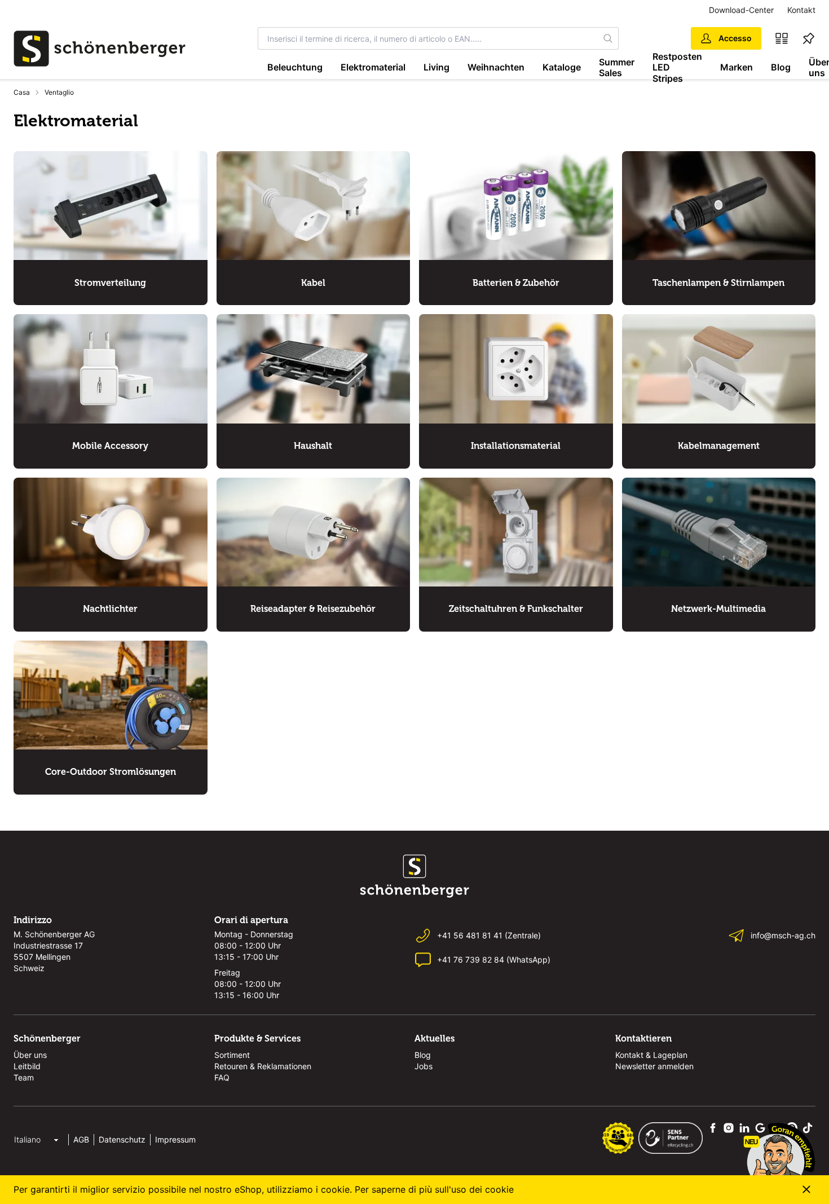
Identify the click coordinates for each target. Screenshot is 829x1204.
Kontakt (801, 10)
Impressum (175, 1139)
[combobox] (428, 38)
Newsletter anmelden (654, 1066)
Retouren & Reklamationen (262, 1066)
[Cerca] (608, 38)
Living (436, 67)
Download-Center (741, 10)
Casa (22, 92)
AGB (81, 1139)
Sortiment (232, 1055)
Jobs (423, 1066)
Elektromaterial (373, 67)
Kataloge (562, 67)
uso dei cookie (482, 1189)
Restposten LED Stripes (677, 67)
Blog (781, 67)
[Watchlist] (808, 38)
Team (24, 1077)
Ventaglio (59, 92)
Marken (736, 67)
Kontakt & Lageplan (651, 1055)
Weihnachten (496, 67)
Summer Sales (616, 67)
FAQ (222, 1077)
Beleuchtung (295, 67)
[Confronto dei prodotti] (781, 38)
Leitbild (27, 1066)
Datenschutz (122, 1139)
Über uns (30, 1055)
